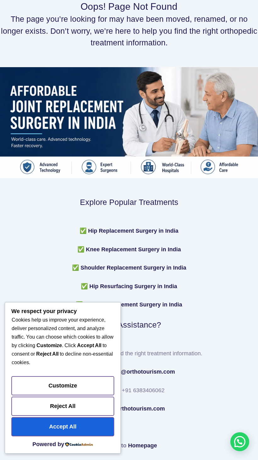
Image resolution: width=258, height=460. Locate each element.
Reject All (63, 406)
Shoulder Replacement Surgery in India (133, 268)
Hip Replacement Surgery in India (133, 231)
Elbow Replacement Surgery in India (133, 304)
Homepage (142, 445)
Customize (62, 385)
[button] (239, 441)
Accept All (62, 426)
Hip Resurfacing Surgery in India (133, 286)
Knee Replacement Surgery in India (133, 249)
